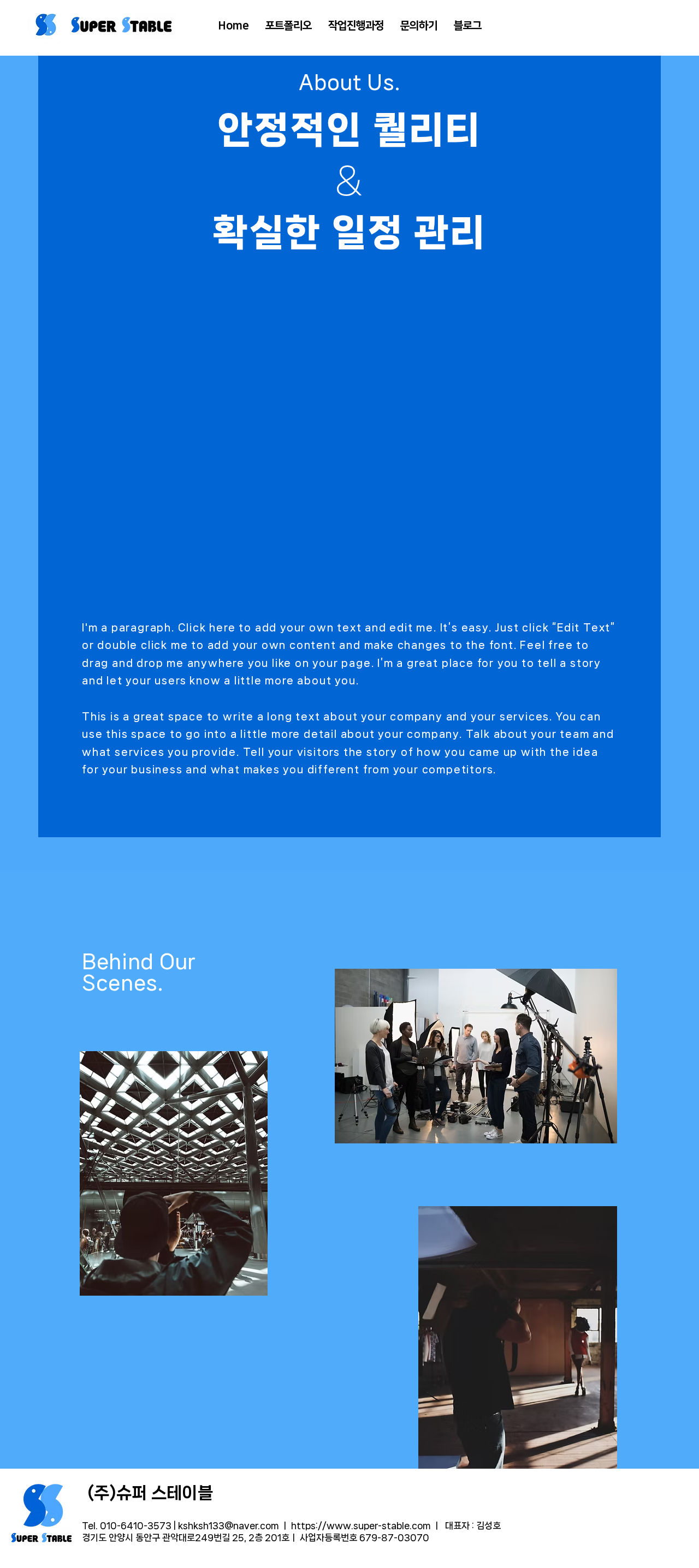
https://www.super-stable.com (360, 1525)
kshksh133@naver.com (228, 1525)
